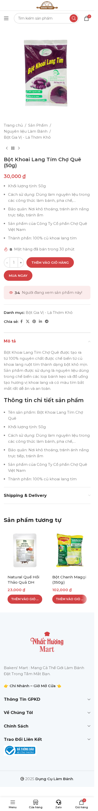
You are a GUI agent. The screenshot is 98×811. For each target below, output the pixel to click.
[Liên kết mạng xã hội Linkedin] (40, 321)
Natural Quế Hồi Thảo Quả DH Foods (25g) (23, 582)
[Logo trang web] (47, 5)
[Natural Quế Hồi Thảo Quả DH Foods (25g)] (25, 550)
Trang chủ (13, 125)
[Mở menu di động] (6, 18)
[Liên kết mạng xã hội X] (27, 321)
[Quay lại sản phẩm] (13, 148)
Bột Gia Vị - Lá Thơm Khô (27, 137)
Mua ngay (18, 276)
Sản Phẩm (38, 125)
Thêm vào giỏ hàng (50, 262)
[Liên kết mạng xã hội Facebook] (21, 321)
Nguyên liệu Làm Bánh (25, 131)
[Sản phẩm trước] (7, 148)
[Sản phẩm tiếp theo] (19, 148)
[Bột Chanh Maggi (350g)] (69, 550)
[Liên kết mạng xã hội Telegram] (46, 321)
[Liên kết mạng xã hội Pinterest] (34, 321)
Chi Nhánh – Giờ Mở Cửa (33, 685)
